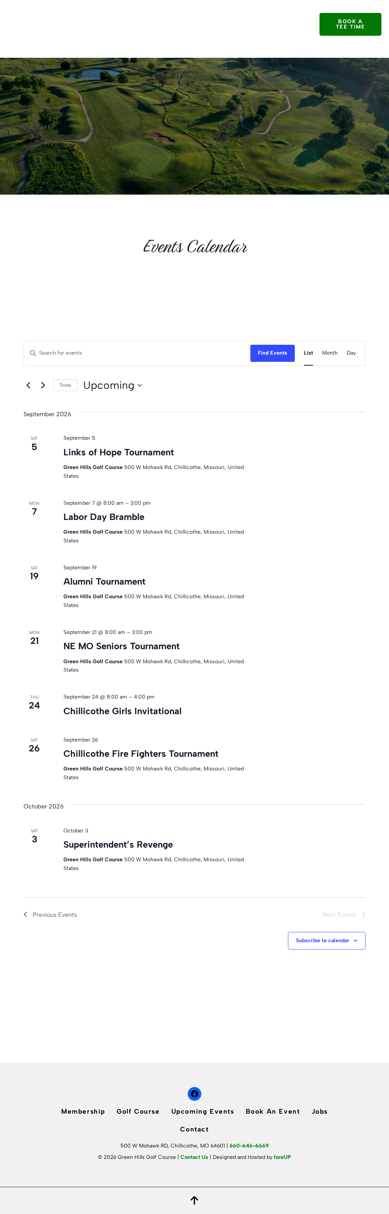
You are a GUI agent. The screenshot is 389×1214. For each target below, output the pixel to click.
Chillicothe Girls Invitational (122, 710)
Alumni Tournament (104, 581)
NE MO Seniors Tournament (121, 645)
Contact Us (194, 1157)
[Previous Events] (28, 385)
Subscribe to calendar (322, 940)
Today (65, 385)
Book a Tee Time (350, 24)
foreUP (282, 1157)
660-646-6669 (249, 1146)
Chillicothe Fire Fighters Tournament (140, 753)
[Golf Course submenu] (173, 12)
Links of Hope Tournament (118, 452)
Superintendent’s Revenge (118, 844)
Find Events (272, 353)
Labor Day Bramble (103, 516)
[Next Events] (42, 385)
